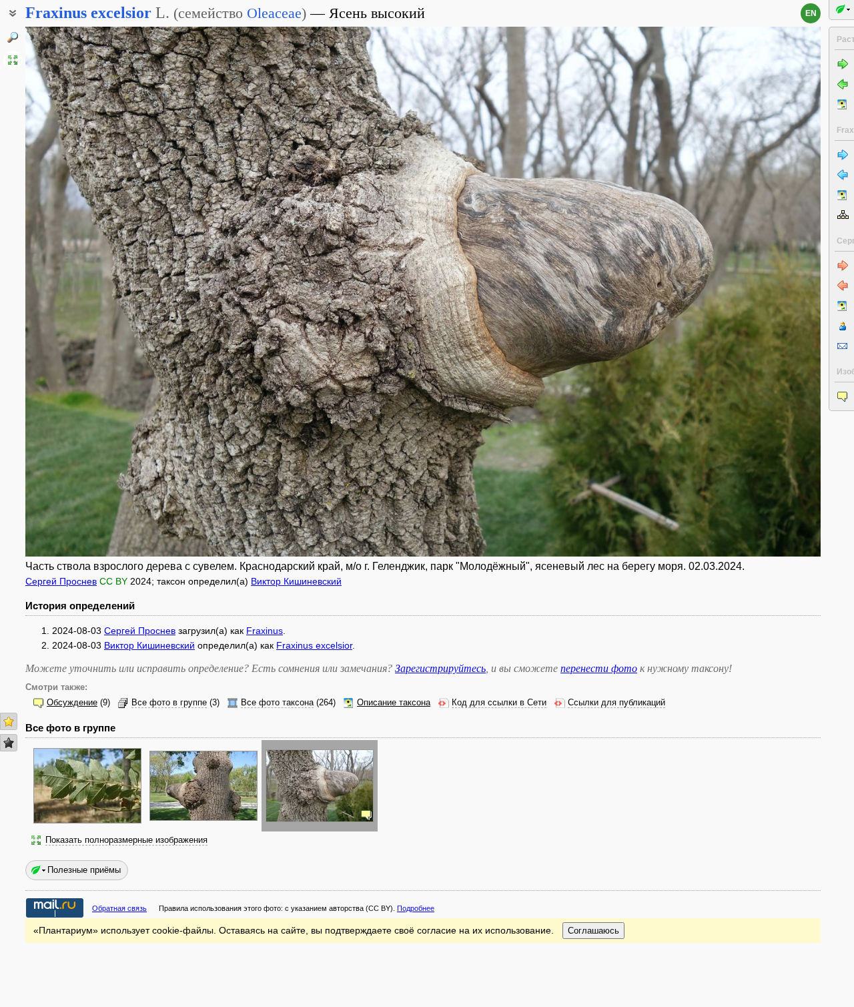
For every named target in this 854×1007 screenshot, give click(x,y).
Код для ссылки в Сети (499, 702)
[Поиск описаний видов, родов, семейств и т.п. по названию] (13, 37)
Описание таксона (393, 702)
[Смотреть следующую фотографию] (738, 292)
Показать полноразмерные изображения (126, 840)
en (811, 13)
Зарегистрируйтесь (440, 668)
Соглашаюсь (593, 931)
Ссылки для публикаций (616, 702)
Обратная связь (119, 908)
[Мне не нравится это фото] (8, 742)
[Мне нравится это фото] (8, 721)
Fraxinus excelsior (314, 645)
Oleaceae (274, 13)
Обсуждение (72, 702)
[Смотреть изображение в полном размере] (12, 60)
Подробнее (415, 908)
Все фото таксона (277, 702)
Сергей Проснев (61, 581)
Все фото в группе (169, 702)
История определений (80, 605)
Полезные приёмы (84, 870)
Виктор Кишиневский (296, 581)
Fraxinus (264, 630)
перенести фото (598, 668)
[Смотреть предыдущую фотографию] (108, 292)
